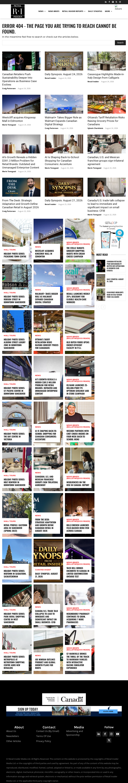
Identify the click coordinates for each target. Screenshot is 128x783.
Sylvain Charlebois (95, 128)
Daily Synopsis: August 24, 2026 (64, 74)
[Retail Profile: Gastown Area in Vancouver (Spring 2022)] (17, 515)
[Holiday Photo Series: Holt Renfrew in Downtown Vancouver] (17, 469)
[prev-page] (98, 307)
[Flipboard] (113, 2)
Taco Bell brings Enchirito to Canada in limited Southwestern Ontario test (77, 572)
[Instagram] (120, 2)
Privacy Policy (43, 741)
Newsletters (12, 736)
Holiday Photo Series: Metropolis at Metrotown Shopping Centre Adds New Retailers (14, 662)
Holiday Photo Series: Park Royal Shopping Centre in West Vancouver (14, 618)
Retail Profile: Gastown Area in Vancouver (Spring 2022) (15, 527)
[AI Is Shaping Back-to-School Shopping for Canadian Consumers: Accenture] (64, 143)
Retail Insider (50, 78)
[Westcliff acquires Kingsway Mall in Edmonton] (21, 104)
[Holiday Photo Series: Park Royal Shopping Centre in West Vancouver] (17, 606)
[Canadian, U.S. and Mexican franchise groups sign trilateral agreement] (107, 143)
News (38, 247)
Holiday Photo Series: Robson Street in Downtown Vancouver (14, 299)
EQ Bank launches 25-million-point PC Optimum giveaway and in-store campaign (77, 389)
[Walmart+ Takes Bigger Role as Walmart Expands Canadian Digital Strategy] (64, 104)
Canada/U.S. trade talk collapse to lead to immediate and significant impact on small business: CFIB (46, 616)
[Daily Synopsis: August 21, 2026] (64, 187)
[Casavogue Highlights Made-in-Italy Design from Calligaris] (107, 61)
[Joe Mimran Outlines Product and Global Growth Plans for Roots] (48, 652)
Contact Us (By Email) (47, 731)
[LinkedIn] (106, 2)
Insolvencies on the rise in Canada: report (77, 484)
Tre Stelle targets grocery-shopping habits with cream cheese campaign (75, 252)
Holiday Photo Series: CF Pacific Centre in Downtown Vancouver (14, 390)
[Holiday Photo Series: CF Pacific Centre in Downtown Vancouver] (17, 378)
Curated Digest (43, 570)
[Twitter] (116, 2)
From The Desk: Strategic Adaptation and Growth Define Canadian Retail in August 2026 (20, 204)
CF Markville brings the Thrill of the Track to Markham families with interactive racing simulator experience (77, 660)
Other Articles (13, 741)
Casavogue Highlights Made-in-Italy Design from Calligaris (115, 294)
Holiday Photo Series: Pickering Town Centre (15, 255)
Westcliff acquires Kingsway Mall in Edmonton (44, 253)
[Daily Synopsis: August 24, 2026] (64, 61)
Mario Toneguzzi (9, 125)
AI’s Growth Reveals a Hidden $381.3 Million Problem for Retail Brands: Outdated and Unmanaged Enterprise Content (46, 386)
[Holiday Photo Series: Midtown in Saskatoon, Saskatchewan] (17, 561)
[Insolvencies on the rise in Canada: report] (79, 469)
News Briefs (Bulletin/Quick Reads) (78, 243)
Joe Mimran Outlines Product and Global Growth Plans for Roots (45, 664)
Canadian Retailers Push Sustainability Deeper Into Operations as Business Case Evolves (115, 266)
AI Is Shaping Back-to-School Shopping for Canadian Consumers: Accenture (62, 161)
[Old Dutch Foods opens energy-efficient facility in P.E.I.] (79, 332)
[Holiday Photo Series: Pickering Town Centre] (17, 241)
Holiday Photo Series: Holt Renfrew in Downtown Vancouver (14, 482)
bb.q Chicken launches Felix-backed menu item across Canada (77, 527)
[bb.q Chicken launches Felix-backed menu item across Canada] (79, 515)
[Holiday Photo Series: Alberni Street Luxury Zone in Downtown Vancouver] (17, 332)
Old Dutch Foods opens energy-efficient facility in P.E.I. (77, 345)
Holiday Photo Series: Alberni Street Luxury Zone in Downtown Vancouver (14, 344)
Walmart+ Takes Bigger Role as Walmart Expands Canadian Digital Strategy (63, 121)
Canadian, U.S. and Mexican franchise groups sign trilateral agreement (106, 161)
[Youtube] (117, 734)
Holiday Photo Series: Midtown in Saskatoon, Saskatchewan (15, 573)
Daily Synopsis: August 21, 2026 (64, 200)
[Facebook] (109, 2)
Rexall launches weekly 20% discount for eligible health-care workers (78, 298)
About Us (11, 731)
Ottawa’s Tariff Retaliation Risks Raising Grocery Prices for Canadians (106, 121)
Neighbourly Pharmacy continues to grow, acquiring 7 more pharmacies (77, 618)
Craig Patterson (9, 88)
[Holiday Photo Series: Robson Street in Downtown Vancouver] (17, 286)
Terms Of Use (43, 736)
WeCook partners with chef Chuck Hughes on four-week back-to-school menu (77, 435)
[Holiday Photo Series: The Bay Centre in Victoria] (17, 423)
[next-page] (103, 307)
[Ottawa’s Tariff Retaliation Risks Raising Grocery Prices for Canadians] (107, 104)
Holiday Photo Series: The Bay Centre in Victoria (14, 436)
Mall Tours (10, 250)
